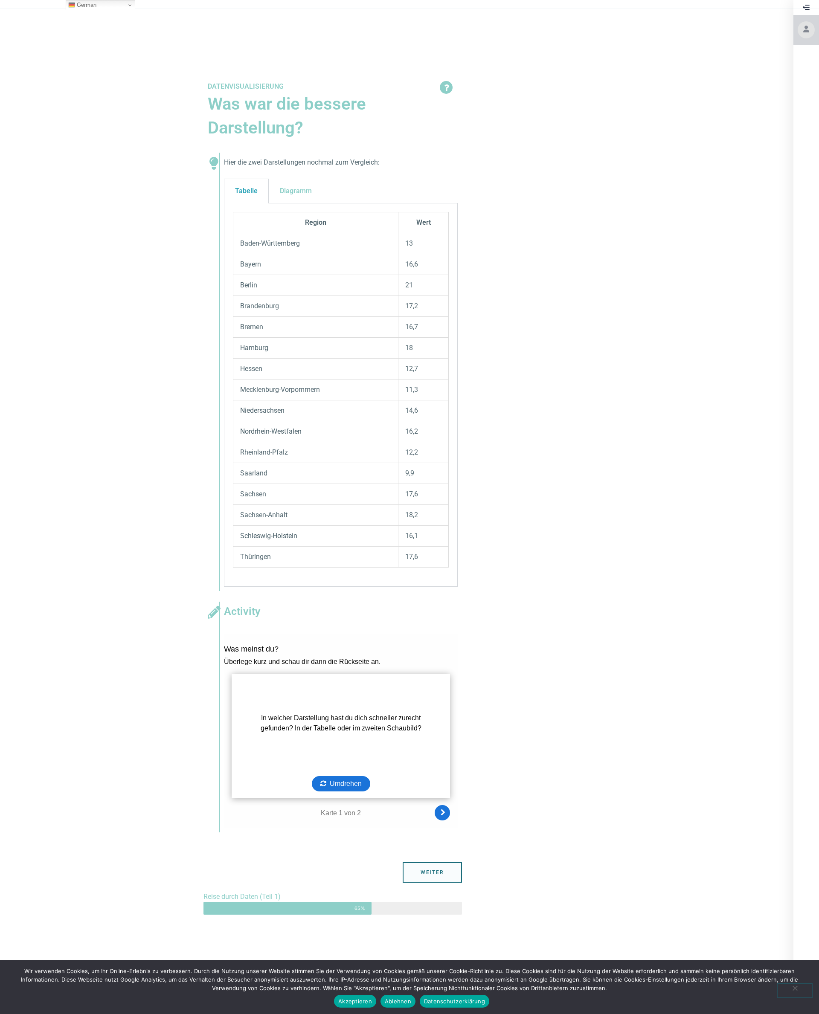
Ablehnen (398, 1001)
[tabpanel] (341, 394)
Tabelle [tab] (246, 191)
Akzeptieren (355, 1001)
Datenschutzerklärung (454, 1001)
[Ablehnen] (795, 990)
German (85, 5)
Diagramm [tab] (296, 191)
